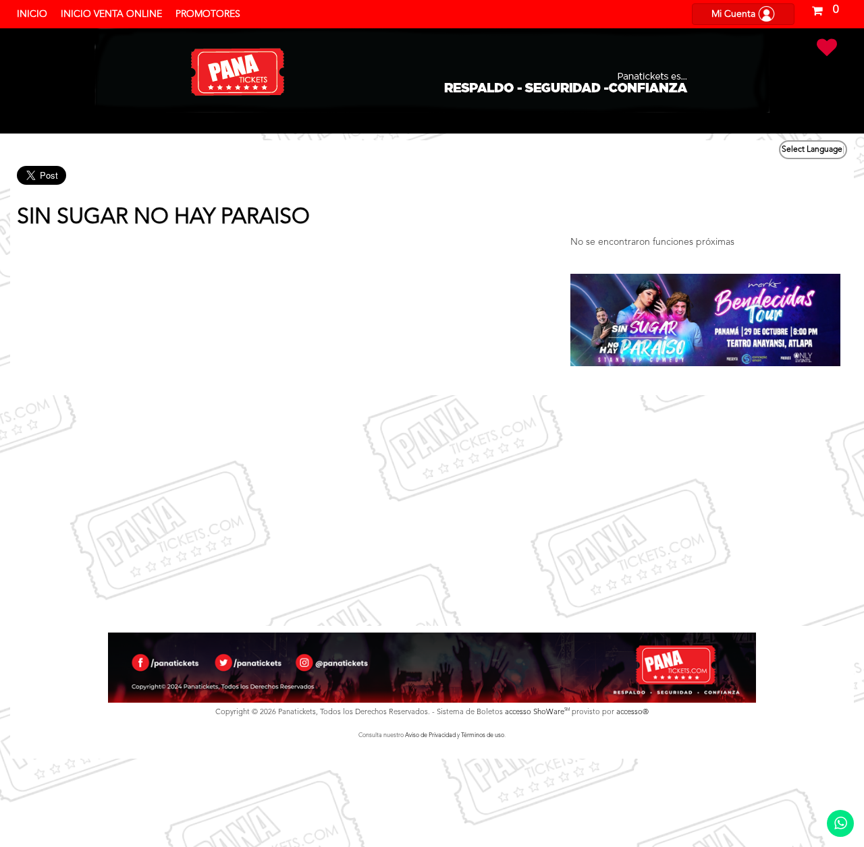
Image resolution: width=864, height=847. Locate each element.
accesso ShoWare (537, 712)
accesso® (632, 712)
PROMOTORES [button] (208, 14)
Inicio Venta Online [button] (111, 14)
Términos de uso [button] (482, 735)
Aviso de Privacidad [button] (430, 735)
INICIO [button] (32, 14)
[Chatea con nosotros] (840, 823)
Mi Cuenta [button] (734, 14)
